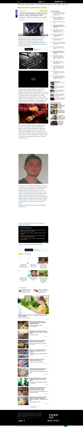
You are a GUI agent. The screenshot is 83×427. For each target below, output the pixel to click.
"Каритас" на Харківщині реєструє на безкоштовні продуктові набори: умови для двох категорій (32, 236)
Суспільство (50, 4)
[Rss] (58, 1)
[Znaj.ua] (42, 1)
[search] (65, 2)
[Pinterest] (62, 1)
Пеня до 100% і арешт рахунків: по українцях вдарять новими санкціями (32, 233)
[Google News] (57, 415)
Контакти (35, 418)
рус (21, 1)
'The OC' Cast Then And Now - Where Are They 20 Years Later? (60, 87)
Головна (19, 4)
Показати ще (44, 241)
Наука (63, 4)
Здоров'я (59, 4)
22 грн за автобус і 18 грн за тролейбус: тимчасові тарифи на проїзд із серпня (32, 239)
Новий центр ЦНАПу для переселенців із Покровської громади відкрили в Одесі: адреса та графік (33, 231)
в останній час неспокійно (34, 185)
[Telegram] (55, 1)
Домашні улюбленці (30, 4)
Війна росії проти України (24, 7)
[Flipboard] (60, 1)
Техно (55, 4)
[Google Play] (56, 420)
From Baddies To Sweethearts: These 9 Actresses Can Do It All (60, 99)
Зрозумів (65, 426)
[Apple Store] (50, 420)
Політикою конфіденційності (43, 426)
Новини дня (44, 7)
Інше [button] (66, 4)
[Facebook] (16, 11)
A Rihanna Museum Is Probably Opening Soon (33, 278)
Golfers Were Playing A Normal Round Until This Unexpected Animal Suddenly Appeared (43, 280)
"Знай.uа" (31, 223)
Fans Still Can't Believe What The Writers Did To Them (23, 265)
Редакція (32, 418)
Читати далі (33, 406)
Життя (41, 4)
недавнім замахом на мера (25, 198)
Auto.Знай (37, 4)
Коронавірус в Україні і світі (35, 7)
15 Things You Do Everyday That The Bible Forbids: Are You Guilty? (59, 95)
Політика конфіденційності (22, 418)
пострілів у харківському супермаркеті (35, 42)
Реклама (28, 418)
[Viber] (57, 1)
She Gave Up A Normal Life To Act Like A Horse (33, 265)
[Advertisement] (33, 146)
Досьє (23, 4)
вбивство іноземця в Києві (35, 244)
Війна (45, 4)
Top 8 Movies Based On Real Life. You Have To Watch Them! (60, 91)
